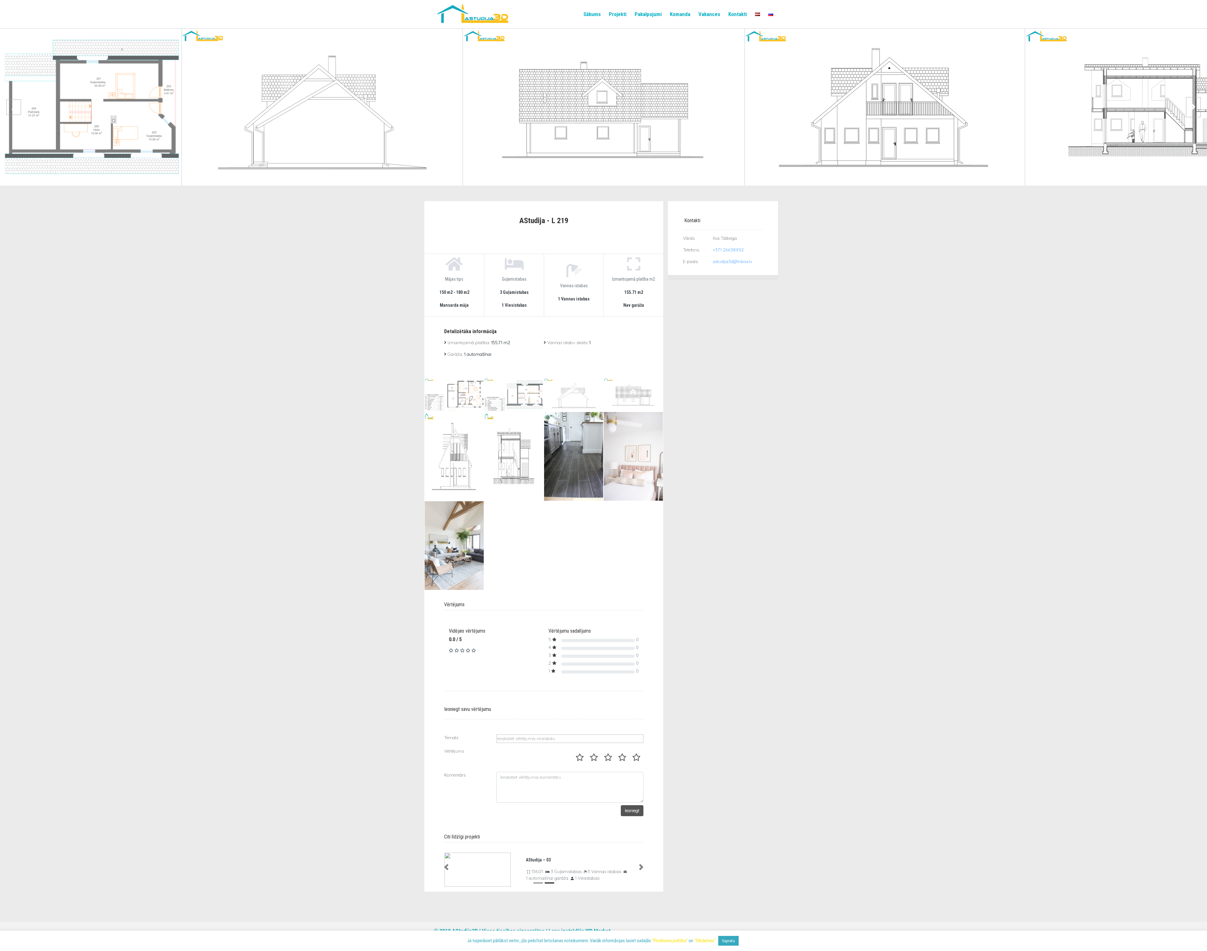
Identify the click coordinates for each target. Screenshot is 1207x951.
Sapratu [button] (728, 940)
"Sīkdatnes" (705, 940)
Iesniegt (632, 810)
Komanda (680, 14)
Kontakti (737, 14)
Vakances (709, 14)
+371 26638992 (728, 250)
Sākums (592, 14)
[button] (446, 867)
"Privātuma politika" (670, 940)
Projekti (617, 14)
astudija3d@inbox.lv (732, 261)
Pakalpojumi (648, 14)
